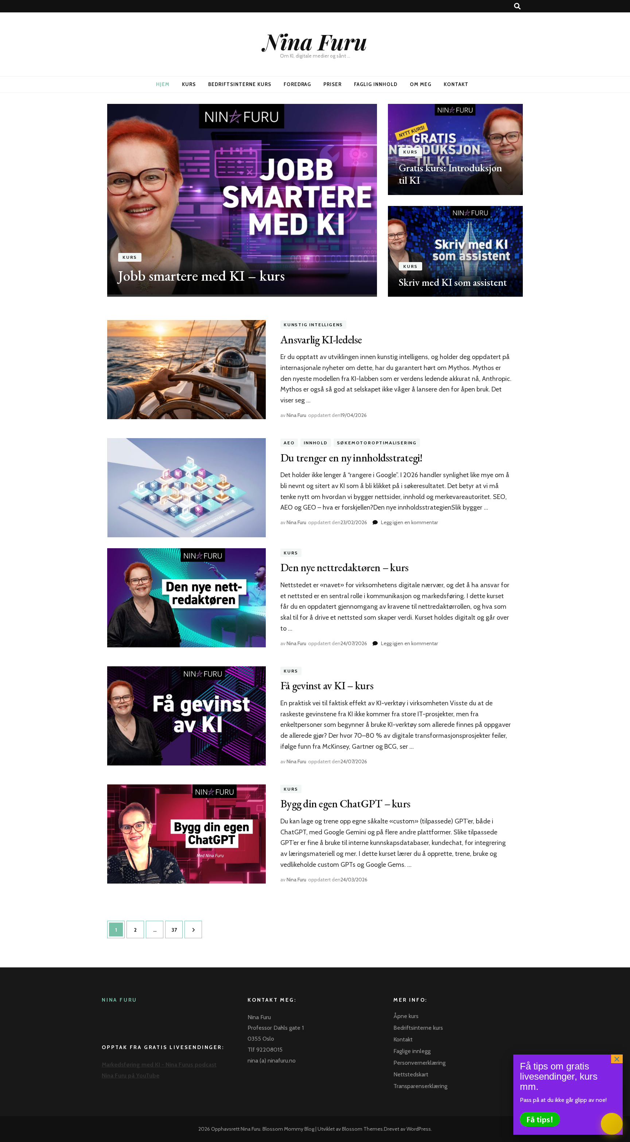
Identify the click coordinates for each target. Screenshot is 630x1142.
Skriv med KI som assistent (453, 282)
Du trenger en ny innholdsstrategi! (351, 458)
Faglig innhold (375, 84)
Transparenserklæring (420, 1086)
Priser (332, 84)
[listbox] (315, 200)
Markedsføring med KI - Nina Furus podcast (159, 1064)
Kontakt (456, 84)
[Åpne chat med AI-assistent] (612, 1124)
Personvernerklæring (419, 1062)
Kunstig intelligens (313, 324)
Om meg (420, 84)
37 (176, 929)
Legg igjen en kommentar (409, 522)
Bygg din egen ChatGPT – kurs (345, 803)
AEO (289, 442)
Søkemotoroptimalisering (377, 442)
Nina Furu (315, 41)
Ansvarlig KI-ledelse (321, 339)
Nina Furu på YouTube (130, 1075)
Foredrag (297, 84)
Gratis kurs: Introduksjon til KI (450, 174)
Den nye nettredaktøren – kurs (344, 567)
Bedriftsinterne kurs (239, 84)
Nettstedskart (410, 1074)
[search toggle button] (517, 6)
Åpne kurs (406, 1016)
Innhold (316, 442)
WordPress (419, 1129)
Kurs (189, 84)
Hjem (163, 84)
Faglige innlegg (412, 1051)
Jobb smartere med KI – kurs (201, 275)
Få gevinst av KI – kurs (326, 685)
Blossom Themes (362, 1129)
